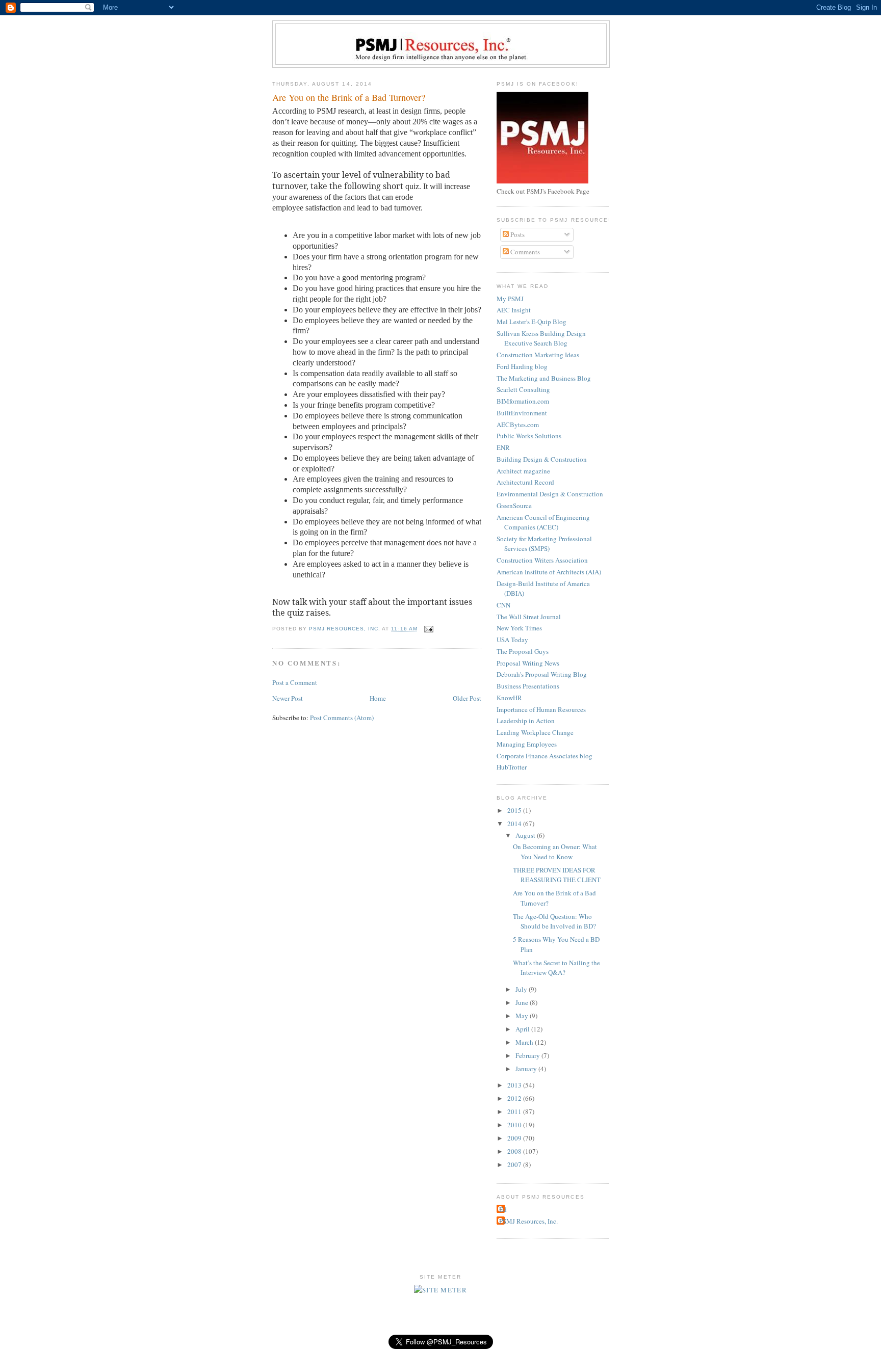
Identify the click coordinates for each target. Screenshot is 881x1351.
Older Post (467, 698)
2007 (515, 1164)
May (522, 1015)
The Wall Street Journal (529, 616)
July (522, 989)
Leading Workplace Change (535, 732)
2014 (515, 823)
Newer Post (287, 698)
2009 (515, 1138)
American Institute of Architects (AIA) (549, 571)
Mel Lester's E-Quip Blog (531, 321)
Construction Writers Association (542, 560)
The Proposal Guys (523, 651)
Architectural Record (525, 482)
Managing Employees (527, 744)
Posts (517, 234)
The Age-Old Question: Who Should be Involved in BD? (554, 921)
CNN (503, 605)
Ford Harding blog (522, 366)
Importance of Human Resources (541, 709)
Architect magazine (523, 470)
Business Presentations (528, 686)
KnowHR (509, 697)
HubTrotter (512, 767)
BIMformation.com (523, 401)
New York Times (519, 627)
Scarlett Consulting (523, 389)
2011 (515, 1111)
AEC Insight (514, 309)
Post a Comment (294, 682)
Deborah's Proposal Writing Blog (542, 674)
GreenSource (514, 505)
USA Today (512, 639)
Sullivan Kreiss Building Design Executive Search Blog (541, 338)
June (522, 1002)
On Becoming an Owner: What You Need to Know (555, 851)
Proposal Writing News (528, 663)
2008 (515, 1151)
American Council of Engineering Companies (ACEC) (543, 522)
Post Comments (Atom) (342, 717)
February (528, 1055)
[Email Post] (428, 628)
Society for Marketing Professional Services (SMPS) (544, 543)
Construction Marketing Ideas (538, 354)
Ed (503, 1209)
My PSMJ (510, 298)
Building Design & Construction (542, 459)
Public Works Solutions (529, 435)
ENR (503, 447)
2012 (515, 1098)
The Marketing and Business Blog (544, 378)
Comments (524, 251)
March (525, 1042)
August (526, 835)
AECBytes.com (518, 424)
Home (378, 698)
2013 (515, 1085)
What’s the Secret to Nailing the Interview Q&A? (556, 967)
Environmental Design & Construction (550, 493)
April (523, 1029)
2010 (515, 1124)
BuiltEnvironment (522, 412)
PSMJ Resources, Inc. (528, 1221)
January (526, 1068)
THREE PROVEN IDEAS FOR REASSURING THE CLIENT (557, 875)
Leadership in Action (526, 720)
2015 (515, 810)
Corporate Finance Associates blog (544, 755)
